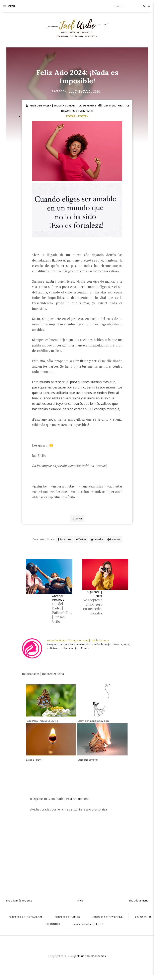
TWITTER (107, 916)
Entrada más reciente (19, 900)
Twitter (82, 539)
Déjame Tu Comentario (77, 111)
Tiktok (67, 916)
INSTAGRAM (25, 916)
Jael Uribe (80, 956)
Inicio (80, 900)
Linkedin (98, 539)
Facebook (59, 91)
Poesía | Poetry (77, 116)
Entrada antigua (138, 900)
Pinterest (114, 539)
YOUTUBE (88, 923)
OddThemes (98, 956)
